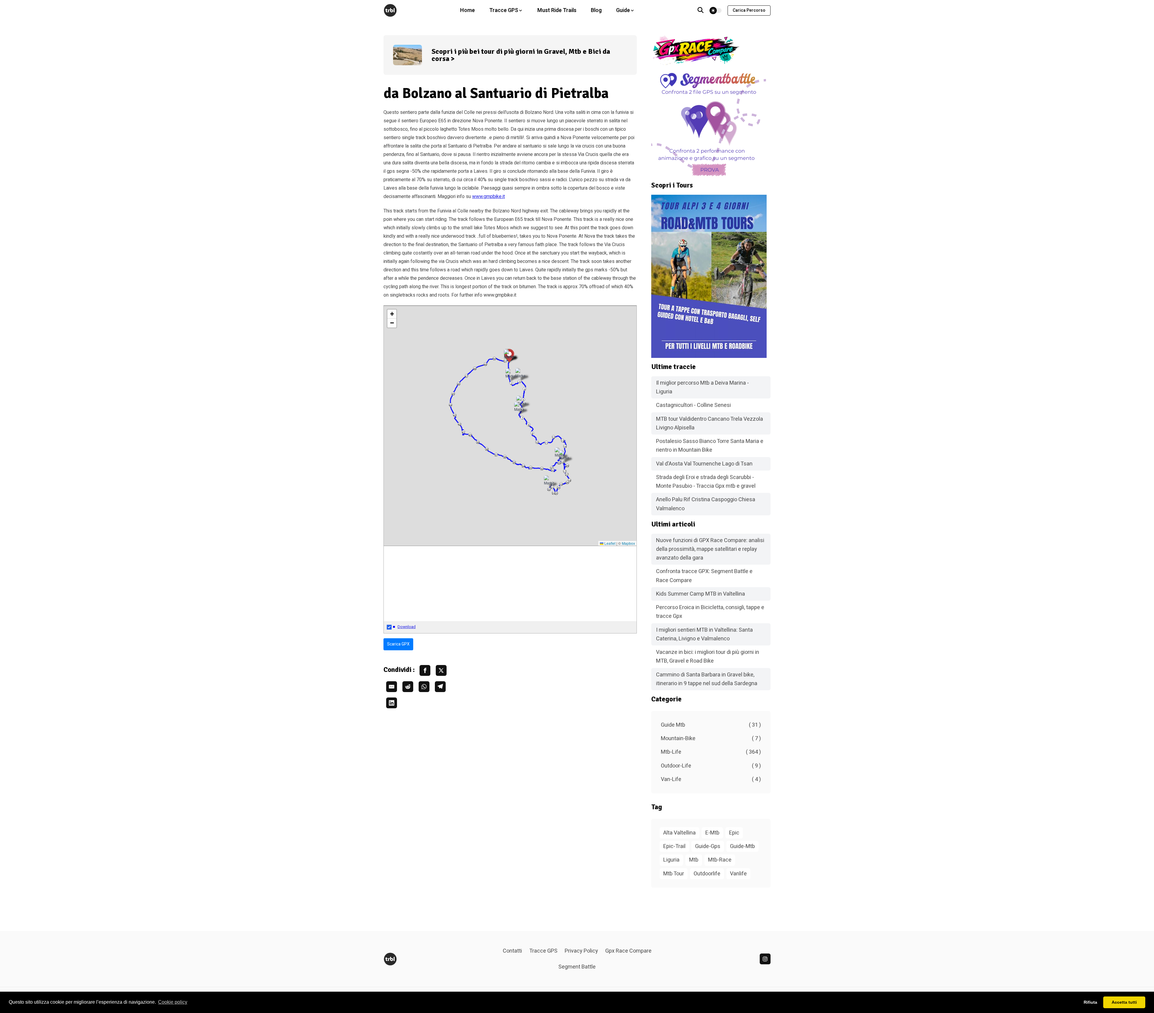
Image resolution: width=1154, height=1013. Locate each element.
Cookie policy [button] (172, 1002)
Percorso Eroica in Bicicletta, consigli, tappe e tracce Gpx (710, 611)
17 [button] (564, 471)
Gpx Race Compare (628, 951)
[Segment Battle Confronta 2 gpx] (711, 123)
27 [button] (566, 474)
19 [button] (561, 484)
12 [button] (553, 437)
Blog (596, 10)
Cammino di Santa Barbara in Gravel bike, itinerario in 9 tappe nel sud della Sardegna (706, 679)
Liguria (671, 860)
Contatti (512, 951)
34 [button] (523, 466)
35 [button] (514, 462)
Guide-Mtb (742, 846)
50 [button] (494, 358)
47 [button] (466, 376)
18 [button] (569, 480)
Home (467, 10)
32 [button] (541, 468)
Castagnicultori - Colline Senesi (693, 405)
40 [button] (470, 435)
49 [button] (485, 364)
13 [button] (562, 440)
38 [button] (486, 449)
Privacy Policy (581, 951)
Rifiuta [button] (1090, 1002)
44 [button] (450, 405)
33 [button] (530, 467)
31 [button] (552, 470)
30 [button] (551, 468)
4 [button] (525, 389)
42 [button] (459, 424)
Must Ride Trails (556, 10)
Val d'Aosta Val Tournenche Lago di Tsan (704, 464)
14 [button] (564, 446)
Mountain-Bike (711, 738)
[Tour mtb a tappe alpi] (711, 276)
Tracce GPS (543, 951)
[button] (564, 457)
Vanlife (738, 874)
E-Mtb (712, 833)
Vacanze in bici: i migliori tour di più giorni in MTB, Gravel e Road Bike (707, 656)
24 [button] (553, 493)
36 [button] (504, 457)
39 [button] (477, 442)
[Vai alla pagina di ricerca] (701, 10)
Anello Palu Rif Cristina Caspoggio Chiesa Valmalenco (705, 504)
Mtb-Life (711, 752)
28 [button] (567, 465)
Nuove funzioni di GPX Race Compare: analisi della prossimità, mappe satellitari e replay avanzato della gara (710, 549)
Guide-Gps (707, 846)
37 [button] (496, 454)
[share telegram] (440, 686)
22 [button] (549, 489)
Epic (734, 833)
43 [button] (454, 415)
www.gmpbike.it (488, 196)
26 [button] (567, 482)
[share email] (391, 686)
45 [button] (453, 393)
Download (407, 627)
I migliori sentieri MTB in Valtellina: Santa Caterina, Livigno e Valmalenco (704, 634)
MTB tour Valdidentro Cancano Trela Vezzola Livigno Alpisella (709, 423)
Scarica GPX (398, 644)
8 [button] (529, 424)
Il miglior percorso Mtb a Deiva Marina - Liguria (702, 387)
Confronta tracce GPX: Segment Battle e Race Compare (704, 575)
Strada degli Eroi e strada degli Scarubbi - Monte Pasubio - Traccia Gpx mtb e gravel (706, 481)
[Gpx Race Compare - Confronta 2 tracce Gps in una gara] (711, 50)
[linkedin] (765, 959)
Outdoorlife (707, 874)
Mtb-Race (719, 860)
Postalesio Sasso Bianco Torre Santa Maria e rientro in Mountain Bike (709, 445)
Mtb (693, 860)
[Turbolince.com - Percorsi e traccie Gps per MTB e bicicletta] (390, 10)
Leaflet (609, 543)
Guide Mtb (711, 725)
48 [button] (474, 368)
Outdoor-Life (711, 766)
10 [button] (537, 442)
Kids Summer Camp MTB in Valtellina (700, 594)
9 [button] (532, 433)
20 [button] (556, 493)
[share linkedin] (391, 702)
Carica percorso (749, 10)
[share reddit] (407, 686)
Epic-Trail (674, 846)
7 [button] (522, 418)
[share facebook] (425, 670)
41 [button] (463, 432)
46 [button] (458, 384)
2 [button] (511, 383)
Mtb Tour (673, 874)
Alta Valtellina (679, 833)
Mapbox (628, 543)
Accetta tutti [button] (1124, 1002)
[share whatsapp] (424, 686)
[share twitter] (441, 670)
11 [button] (546, 442)
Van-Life (711, 779)
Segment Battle (577, 967)
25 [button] (558, 487)
